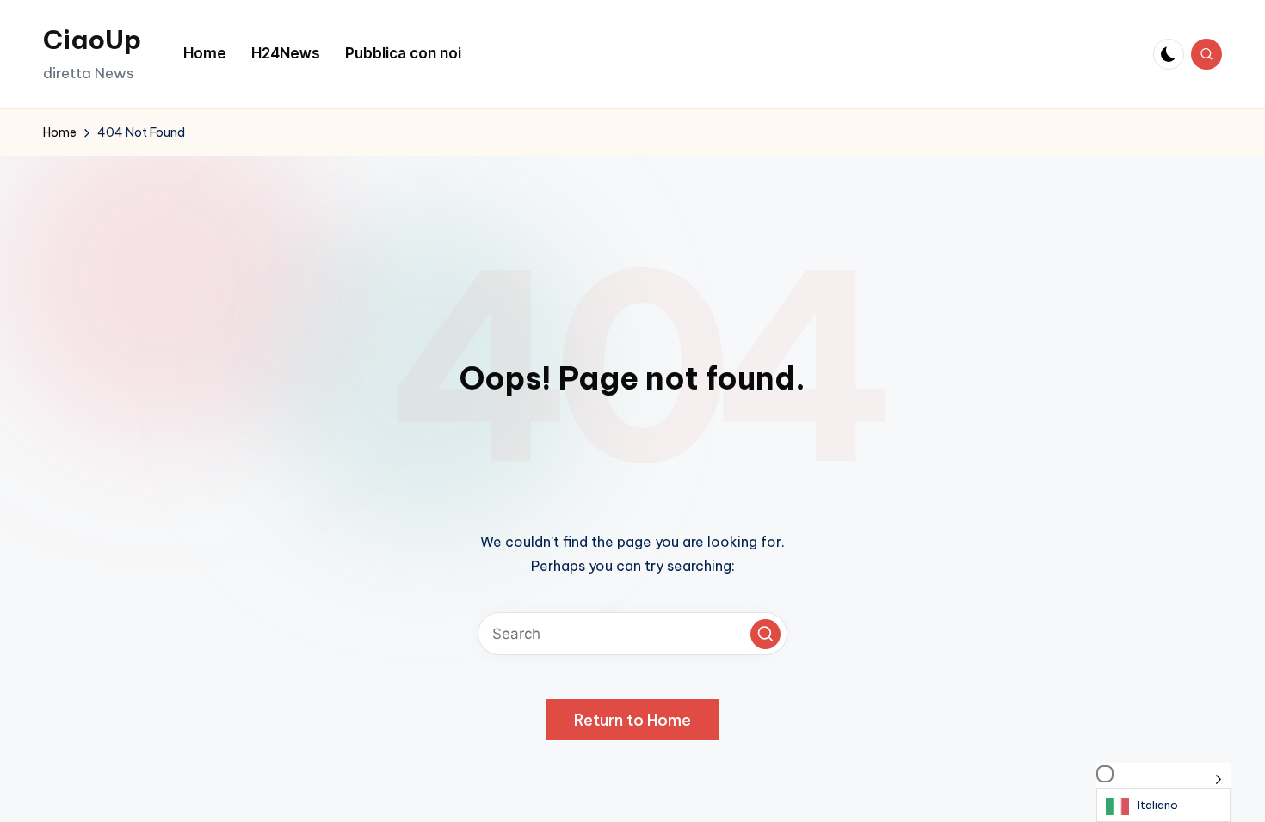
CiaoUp (92, 39)
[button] (765, 634)
